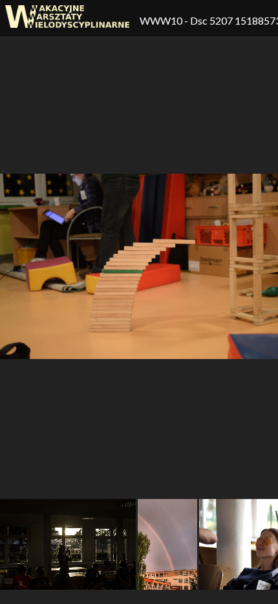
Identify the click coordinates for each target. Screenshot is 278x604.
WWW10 (162, 20)
